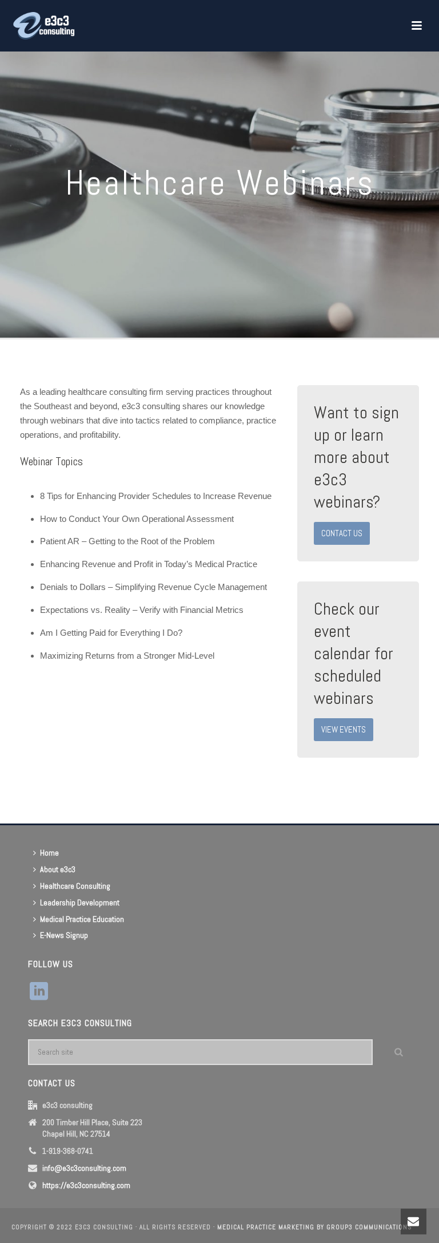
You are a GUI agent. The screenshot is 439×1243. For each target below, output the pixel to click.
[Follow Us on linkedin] (39, 991)
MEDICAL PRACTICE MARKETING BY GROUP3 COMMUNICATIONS (314, 1227)
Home (49, 853)
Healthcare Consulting (75, 886)
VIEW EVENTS (343, 729)
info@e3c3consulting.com (84, 1168)
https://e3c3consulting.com (86, 1185)
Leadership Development (79, 902)
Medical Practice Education (82, 919)
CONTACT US (341, 533)
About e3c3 (57, 869)
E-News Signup (64, 935)
